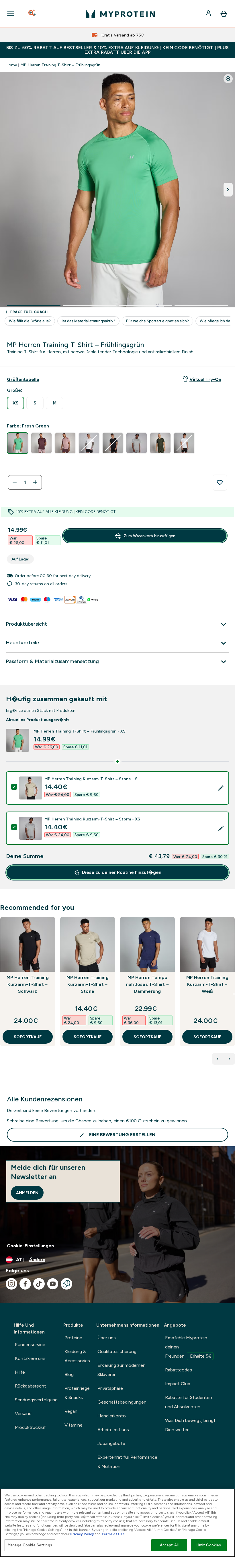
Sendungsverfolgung (36, 1399)
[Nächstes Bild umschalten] (228, 189)
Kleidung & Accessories (77, 1356)
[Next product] (229, 1059)
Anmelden (27, 1192)
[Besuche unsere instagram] (11, 1284)
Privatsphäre (110, 1388)
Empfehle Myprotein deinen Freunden (188, 1346)
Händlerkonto (111, 1415)
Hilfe (20, 1372)
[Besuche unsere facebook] (25, 1284)
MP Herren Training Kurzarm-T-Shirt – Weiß (207, 984)
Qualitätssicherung (116, 1351)
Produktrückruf (30, 1427)
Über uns (106, 1337)
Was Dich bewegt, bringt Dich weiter (190, 1425)
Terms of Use (113, 1534)
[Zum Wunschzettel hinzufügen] (220, 483)
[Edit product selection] (221, 788)
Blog (69, 1374)
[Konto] (209, 14)
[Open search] (32, 14)
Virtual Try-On (205, 379)
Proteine (73, 1337)
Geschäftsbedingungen (121, 1402)
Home (11, 65)
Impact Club (177, 1383)
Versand (23, 1413)
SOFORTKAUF (28, 1036)
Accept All (169, 1545)
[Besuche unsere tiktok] (39, 1284)
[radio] (15, 403)
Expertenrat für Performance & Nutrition (127, 1462)
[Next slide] (234, 994)
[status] (25, 482)
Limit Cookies (209, 1545)
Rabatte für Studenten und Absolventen (188, 1402)
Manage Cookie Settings (30, 1545)
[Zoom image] (228, 78)
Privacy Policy (82, 1534)
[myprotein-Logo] (120, 14)
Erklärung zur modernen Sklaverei (121, 1370)
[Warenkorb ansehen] (224, 14)
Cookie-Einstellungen (30, 1245)
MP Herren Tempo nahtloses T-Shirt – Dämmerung (147, 984)
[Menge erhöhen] (35, 482)
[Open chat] (66, 1284)
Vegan (70, 1411)
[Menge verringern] (14, 482)
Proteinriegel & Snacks (77, 1393)
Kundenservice (30, 1344)
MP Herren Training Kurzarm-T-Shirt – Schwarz (28, 984)
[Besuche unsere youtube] (52, 1284)
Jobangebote (111, 1443)
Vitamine (73, 1425)
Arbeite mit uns (113, 1429)
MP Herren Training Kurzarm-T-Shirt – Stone (87, 984)
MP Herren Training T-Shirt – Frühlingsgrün (60, 65)
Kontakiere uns (30, 1358)
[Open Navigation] (10, 14)
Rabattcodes (178, 1369)
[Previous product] (218, 1059)
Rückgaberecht (30, 1385)
